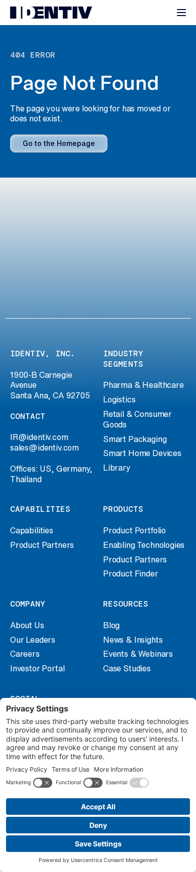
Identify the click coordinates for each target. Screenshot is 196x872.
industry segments (123, 358)
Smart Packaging (134, 439)
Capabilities (31, 530)
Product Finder (130, 573)
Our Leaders (32, 640)
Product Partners (42, 545)
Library (117, 468)
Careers (25, 654)
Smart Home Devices (142, 453)
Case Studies (127, 668)
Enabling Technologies (143, 545)
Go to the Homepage (59, 143)
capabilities (40, 509)
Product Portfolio (134, 530)
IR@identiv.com (39, 437)
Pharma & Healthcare (143, 385)
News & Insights (132, 640)
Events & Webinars (138, 654)
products (123, 509)
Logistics (119, 399)
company (27, 604)
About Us (27, 625)
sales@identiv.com (44, 448)
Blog (111, 625)
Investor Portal (37, 668)
